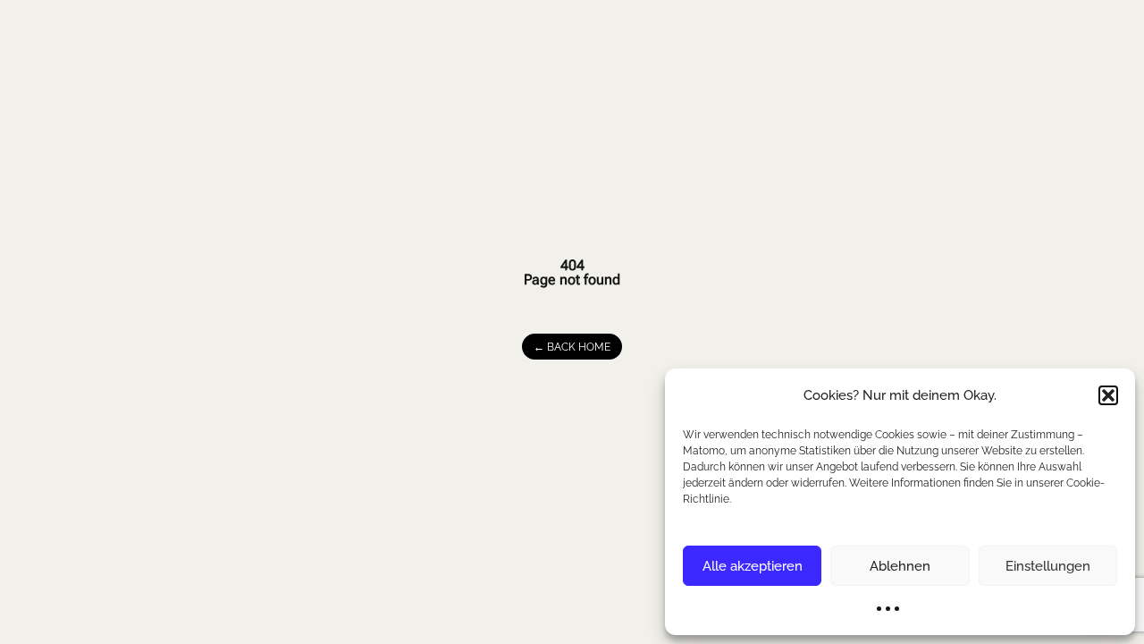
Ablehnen (900, 566)
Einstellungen (1047, 566)
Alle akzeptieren (752, 566)
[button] (1108, 395)
